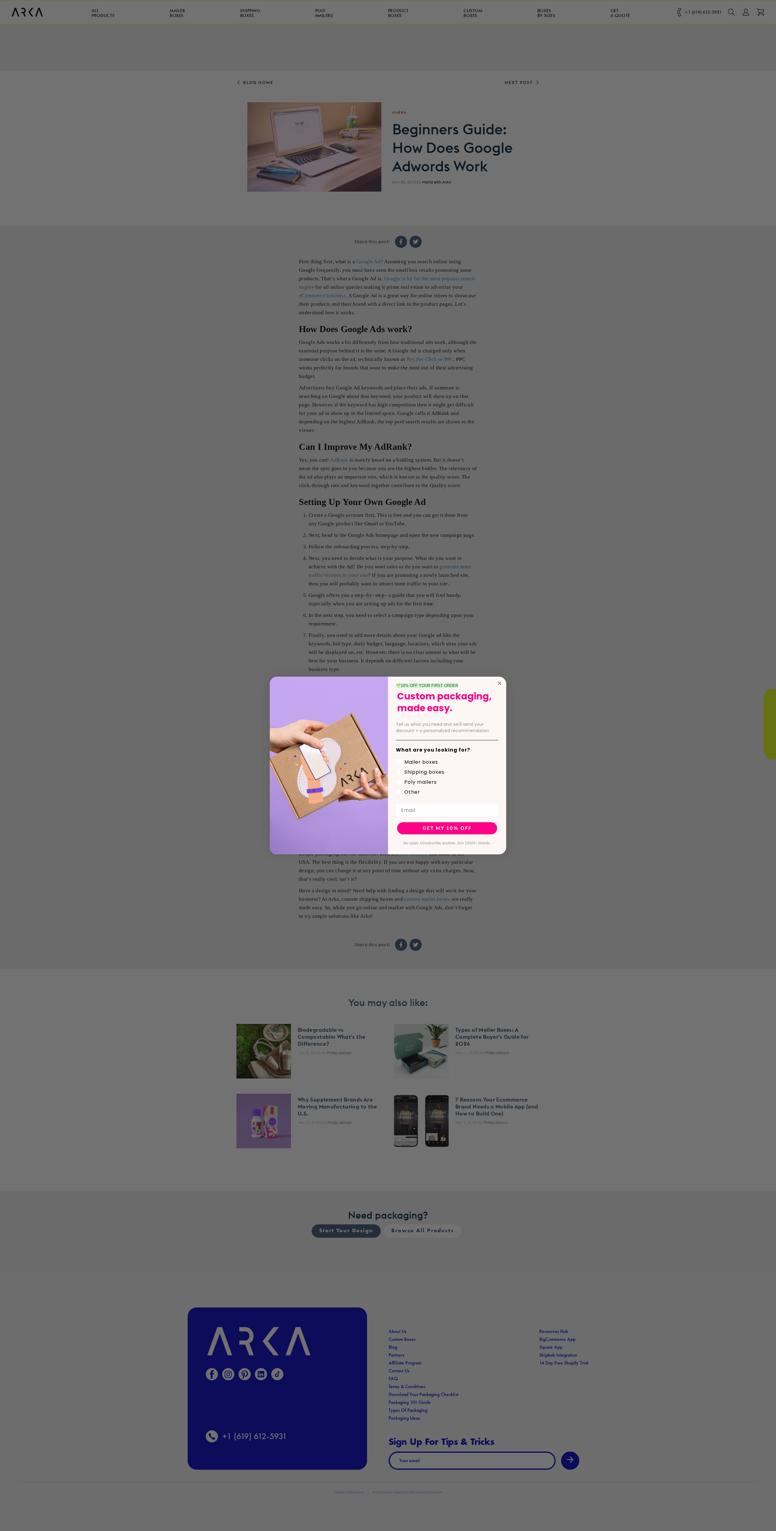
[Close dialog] (499, 683)
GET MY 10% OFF (447, 828)
